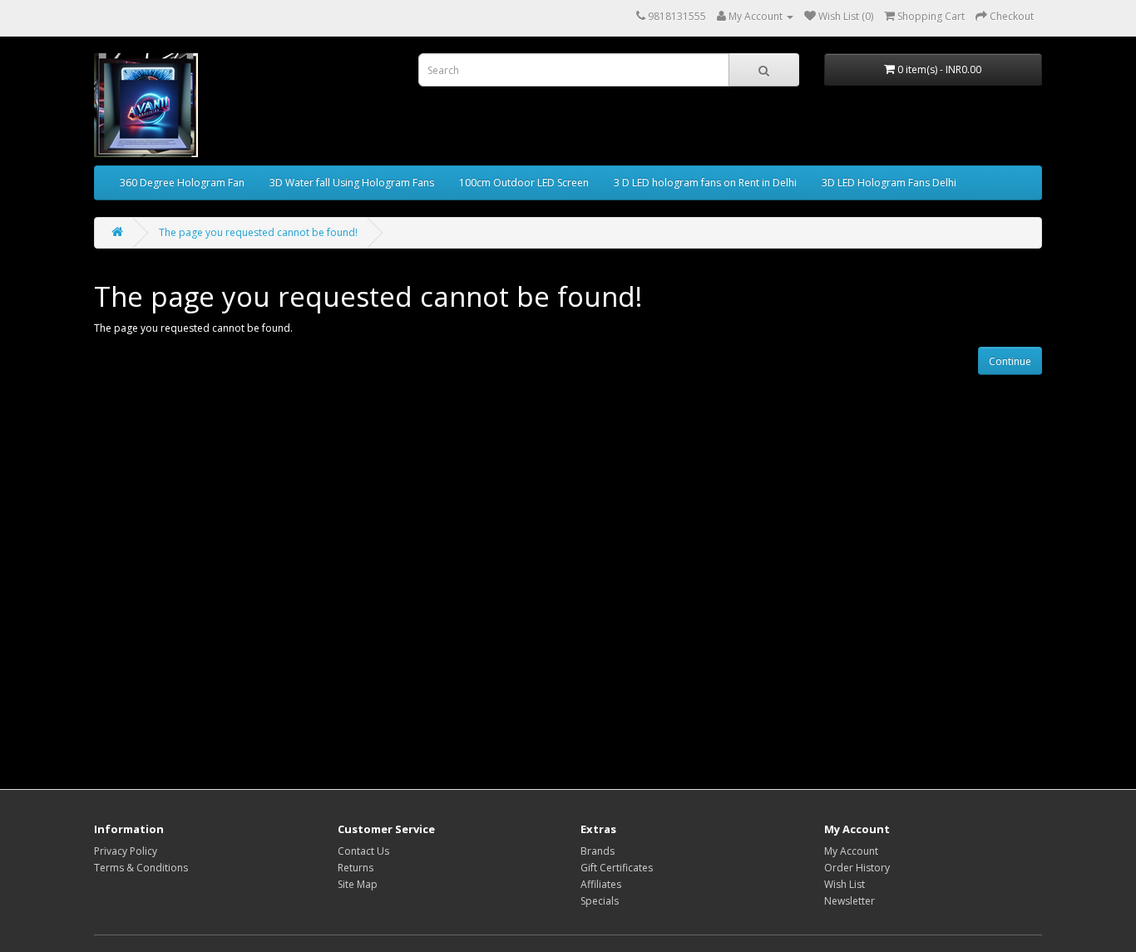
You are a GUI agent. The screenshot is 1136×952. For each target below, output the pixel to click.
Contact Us (363, 851)
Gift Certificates (616, 868)
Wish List (844, 884)
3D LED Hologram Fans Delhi (889, 182)
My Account (851, 851)
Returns (355, 868)
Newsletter (849, 901)
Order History (857, 868)
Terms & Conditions (141, 868)
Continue (1010, 361)
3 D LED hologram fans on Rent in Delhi (705, 182)
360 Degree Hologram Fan (182, 182)
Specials (599, 901)
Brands (597, 851)
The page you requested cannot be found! (258, 232)
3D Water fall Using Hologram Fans (351, 182)
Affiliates (600, 884)
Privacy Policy (125, 851)
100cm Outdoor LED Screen (524, 182)
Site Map (358, 884)
